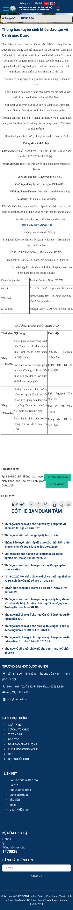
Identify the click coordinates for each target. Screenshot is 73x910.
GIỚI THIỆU (14, 724)
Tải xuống (58, 484)
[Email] (68, 504)
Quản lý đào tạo (19, 809)
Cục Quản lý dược (20, 789)
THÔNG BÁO (27, 18)
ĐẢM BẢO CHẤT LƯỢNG (22, 744)
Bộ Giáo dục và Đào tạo (23, 780)
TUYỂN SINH (15, 734)
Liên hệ (38, 3)
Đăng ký (36, 876)
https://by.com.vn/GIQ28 (36, 224)
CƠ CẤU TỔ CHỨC (18, 729)
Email (12, 804)
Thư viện (14, 799)
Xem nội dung (59, 477)
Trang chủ (9, 18)
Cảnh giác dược (18, 794)
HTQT (11, 754)
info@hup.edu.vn (17, 699)
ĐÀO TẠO (13, 739)
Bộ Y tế (13, 785)
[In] (61, 504)
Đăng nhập (26, 3)
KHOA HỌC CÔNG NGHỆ (22, 749)
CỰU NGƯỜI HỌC (18, 759)
